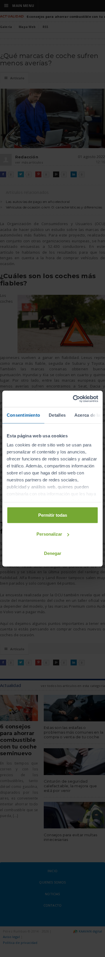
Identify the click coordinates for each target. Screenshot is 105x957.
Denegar (52, 553)
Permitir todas (52, 514)
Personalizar (49, 534)
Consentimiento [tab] (23, 414)
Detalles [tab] (57, 414)
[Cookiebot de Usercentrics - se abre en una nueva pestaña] (74, 399)
